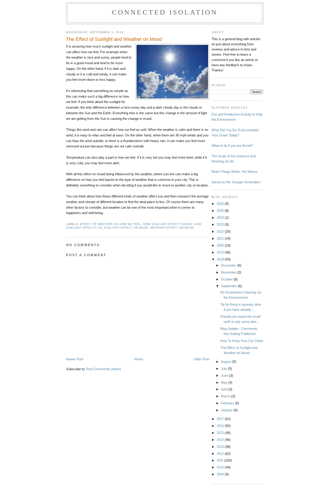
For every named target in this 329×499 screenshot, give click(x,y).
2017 (221, 419)
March (226, 396)
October (227, 279)
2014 (221, 440)
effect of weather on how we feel (110, 224)
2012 (221, 453)
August (226, 361)
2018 (221, 259)
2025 (221, 210)
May (224, 382)
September (229, 286)
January (227, 410)
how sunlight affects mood (167, 224)
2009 (221, 474)
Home (138, 359)
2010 (221, 467)
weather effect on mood (172, 227)
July (224, 368)
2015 (221, 433)
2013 (221, 447)
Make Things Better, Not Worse (234, 171)
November (229, 272)
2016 (221, 426)
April (224, 389)
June (225, 375)
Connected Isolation (165, 12)
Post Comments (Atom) (103, 369)
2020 (221, 245)
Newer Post (74, 359)
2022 (221, 231)
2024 (221, 217)
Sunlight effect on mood (126, 227)
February (228, 403)
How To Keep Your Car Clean (241, 341)
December (229, 265)
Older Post (201, 359)
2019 (221, 252)
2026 (221, 204)
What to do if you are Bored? (232, 145)
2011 (220, 460)
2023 (221, 224)
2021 (221, 238)
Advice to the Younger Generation (236, 182)
